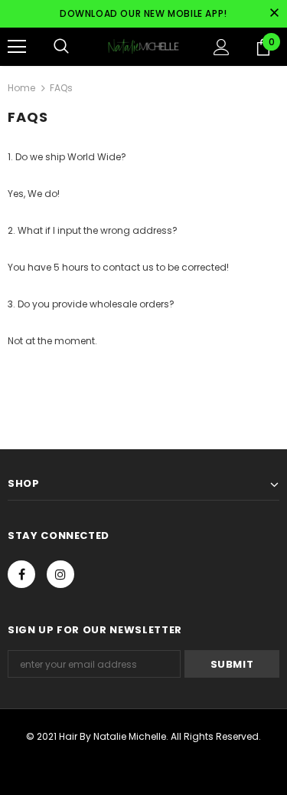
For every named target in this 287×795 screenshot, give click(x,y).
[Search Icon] (61, 46)
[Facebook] (21, 574)
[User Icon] (222, 47)
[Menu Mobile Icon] (17, 47)
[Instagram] (60, 574)
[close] (274, 13)
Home (21, 87)
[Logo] (143, 46)
